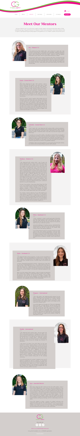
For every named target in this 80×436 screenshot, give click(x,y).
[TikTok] (43, 425)
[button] (49, 14)
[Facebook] (37, 425)
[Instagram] (40, 425)
